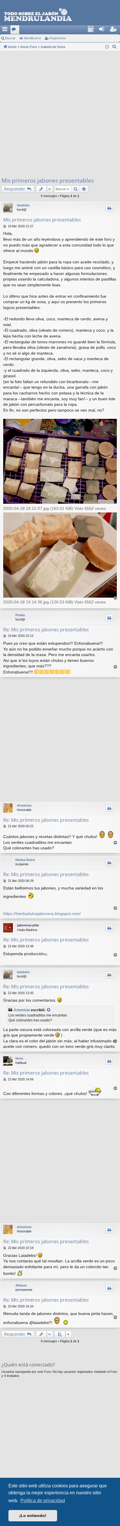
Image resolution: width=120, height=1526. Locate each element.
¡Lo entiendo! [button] (32, 1515)
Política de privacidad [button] (42, 1500)
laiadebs (23, 205)
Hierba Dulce (25, 860)
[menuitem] (92, 29)
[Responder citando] (109, 208)
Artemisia (24, 805)
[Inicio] (60, 14)
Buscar (10, 38)
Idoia (19, 1058)
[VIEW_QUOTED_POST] (49, 1010)
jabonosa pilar (28, 925)
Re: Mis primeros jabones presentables (46, 629)
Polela (20, 615)
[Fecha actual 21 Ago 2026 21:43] (107, 47)
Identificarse (32, 38)
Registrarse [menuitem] (116, 31)
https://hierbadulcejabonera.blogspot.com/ (42, 913)
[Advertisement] (60, 114)
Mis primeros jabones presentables (47, 180)
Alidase (21, 1285)
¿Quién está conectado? (28, 1364)
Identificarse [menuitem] (104, 31)
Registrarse (58, 38)
